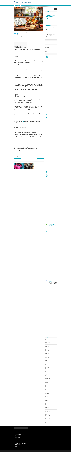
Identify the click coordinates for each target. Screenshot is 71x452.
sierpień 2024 (47, 367)
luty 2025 (47, 364)
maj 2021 (47, 400)
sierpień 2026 (47, 339)
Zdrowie (47, 51)
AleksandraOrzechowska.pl (21, 34)
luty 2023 (47, 371)
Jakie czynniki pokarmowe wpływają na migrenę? (20, 45)
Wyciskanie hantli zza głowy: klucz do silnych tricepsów (28, 170)
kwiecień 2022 (48, 385)
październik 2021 (48, 393)
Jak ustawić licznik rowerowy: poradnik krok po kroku (51, 32)
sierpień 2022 (47, 379)
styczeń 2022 (47, 389)
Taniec (47, 50)
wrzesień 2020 (48, 411)
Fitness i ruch (15, 33)
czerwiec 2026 (48, 342)
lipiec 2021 (47, 397)
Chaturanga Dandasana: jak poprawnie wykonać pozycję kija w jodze (53, 225)
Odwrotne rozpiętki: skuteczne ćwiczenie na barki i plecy (51, 37)
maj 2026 (47, 343)
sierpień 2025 (47, 356)
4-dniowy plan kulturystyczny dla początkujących (18, 170)
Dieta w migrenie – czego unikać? (18, 46)
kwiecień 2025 (48, 361)
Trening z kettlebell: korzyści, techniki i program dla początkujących (50, 35)
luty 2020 (47, 421)
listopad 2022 (47, 375)
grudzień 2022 (48, 374)
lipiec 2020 (47, 414)
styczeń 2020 (47, 422)
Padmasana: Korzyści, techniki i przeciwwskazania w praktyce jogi (50, 30)
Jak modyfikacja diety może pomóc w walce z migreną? (20, 47)
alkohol (23, 121)
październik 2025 (48, 353)
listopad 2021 (47, 392)
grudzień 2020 (48, 407)
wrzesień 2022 (48, 378)
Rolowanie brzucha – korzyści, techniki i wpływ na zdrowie (39, 219)
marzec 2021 (47, 403)
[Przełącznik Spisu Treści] (25, 43)
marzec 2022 (47, 386)
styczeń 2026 (47, 349)
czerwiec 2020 (48, 415)
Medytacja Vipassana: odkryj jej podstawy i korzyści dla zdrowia (51, 28)
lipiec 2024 (47, 368)
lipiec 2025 (47, 357)
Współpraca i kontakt (18, 5)
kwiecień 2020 (48, 418)
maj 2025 (47, 360)
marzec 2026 (47, 346)
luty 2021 (47, 404)
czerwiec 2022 (48, 382)
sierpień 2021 (47, 396)
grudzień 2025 (48, 350)
